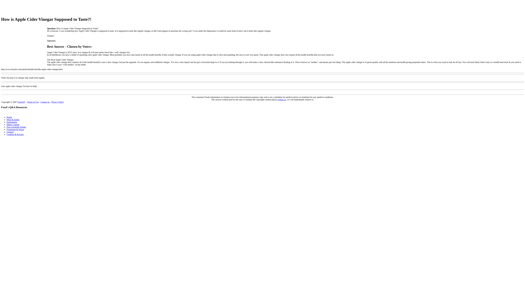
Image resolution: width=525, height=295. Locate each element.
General (10, 132)
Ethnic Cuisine (13, 124)
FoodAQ (21, 102)
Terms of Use (33, 102)
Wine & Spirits (13, 120)
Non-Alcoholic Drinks (16, 127)
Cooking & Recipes (15, 134)
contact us (281, 99)
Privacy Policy (57, 102)
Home (9, 117)
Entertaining (12, 122)
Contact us (45, 102)
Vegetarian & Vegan (15, 129)
